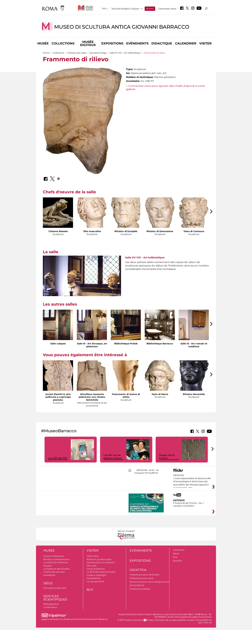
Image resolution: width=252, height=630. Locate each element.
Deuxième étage (98, 52)
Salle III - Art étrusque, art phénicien (92, 345)
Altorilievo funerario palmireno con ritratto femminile (92, 397)
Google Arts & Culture (167, 456)
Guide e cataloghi (96, 575)
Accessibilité (93, 578)
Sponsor (177, 560)
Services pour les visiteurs (101, 562)
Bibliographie (51, 604)
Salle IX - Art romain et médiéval (194, 345)
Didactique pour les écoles (144, 574)
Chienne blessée (58, 231)
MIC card (91, 565)
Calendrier (185, 43)
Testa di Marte (160, 394)
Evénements (137, 43)
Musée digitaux (88, 43)
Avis (175, 557)
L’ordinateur (50, 607)
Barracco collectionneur (56, 559)
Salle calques (58, 343)
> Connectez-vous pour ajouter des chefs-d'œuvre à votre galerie (165, 87)
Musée (43, 43)
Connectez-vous (167, 8)
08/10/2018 (192, 481)
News (176, 553)
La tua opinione (95, 581)
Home (46, 52)
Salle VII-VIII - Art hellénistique (125, 52)
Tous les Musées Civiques (125, 8)
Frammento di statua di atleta (126, 395)
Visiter (205, 43)
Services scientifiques (55, 598)
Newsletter (49, 575)
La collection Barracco (55, 562)
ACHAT (150, 8)
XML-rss (208, 622)
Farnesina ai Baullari (55, 588)
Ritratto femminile (194, 394)
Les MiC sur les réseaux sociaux (113, 456)
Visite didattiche (96, 568)
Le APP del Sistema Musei (101, 571)
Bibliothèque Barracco (160, 343)
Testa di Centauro (193, 231)
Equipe (47, 565)
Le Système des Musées (56, 568)
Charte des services (54, 571)
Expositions (112, 43)
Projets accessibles (140, 588)
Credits (190, 620)
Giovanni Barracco (53, 556)
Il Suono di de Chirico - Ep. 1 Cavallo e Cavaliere (188, 504)
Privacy (150, 620)
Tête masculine (92, 231)
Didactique (161, 43)
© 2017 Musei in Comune (129, 620)
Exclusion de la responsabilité (170, 620)
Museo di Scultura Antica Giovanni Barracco (121, 27)
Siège (48, 583)
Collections (63, 43)
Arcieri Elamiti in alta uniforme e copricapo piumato (58, 397)
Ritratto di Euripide (126, 231)
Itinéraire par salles (76, 52)
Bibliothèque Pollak (126, 343)
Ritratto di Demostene (160, 231)
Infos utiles (93, 556)
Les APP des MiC (57, 458)
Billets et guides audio (99, 559)
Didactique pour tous (141, 578)
